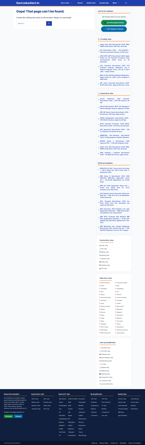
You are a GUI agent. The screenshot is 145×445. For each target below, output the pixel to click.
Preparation (134, 409)
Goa (60, 409)
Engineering (94, 405)
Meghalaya (71, 422)
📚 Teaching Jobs (104, 265)
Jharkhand (82, 412)
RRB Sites (121, 412)
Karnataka (62, 415)
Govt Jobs (65, 3)
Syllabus (133, 405)
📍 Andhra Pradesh (104, 282)
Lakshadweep (63, 419)
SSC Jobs (46, 399)
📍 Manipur (102, 309)
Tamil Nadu (62, 432)
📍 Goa (117, 291)
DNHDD (81, 405)
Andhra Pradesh (73, 399)
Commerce (94, 415)
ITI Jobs (104, 405)
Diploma (93, 409)
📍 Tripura (118, 324)
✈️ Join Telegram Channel (114, 29)
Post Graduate (106, 402)
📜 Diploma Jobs (104, 367)
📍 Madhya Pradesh (104, 306)
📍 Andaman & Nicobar (121, 330)
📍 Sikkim (101, 321)
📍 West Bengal (103, 330)
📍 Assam (101, 285)
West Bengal (82, 435)
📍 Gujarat (102, 294)
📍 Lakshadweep (119, 333)
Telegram (18, 416)
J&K (69, 412)
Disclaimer (123, 443)
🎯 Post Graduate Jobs (106, 357)
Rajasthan (71, 429)
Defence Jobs (36, 405)
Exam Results (135, 399)
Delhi (69, 405)
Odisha (70, 425)
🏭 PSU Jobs (103, 268)
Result (80, 3)
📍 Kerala (101, 303)
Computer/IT (105, 412)
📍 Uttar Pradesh (103, 327)
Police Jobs (47, 405)
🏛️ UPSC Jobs (103, 245)
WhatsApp (8, 416)
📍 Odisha (101, 315)
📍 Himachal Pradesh (105, 297)
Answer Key (104, 3)
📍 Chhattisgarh (119, 288)
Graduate (94, 402)
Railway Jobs (35, 402)
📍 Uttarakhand (119, 327)
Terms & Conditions (134, 443)
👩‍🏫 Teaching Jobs (104, 374)
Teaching (93, 412)
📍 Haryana (118, 294)
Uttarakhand (72, 435)
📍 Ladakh (118, 303)
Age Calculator (122, 415)
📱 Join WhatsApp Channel (114, 23)
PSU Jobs (46, 409)
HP (60, 412)
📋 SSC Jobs (103, 249)
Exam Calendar (122, 405)
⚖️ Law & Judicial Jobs (106, 384)
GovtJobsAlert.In (27, 3)
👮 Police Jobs (103, 262)
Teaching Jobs (36, 409)
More (115, 3)
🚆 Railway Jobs (104, 252)
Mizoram (81, 422)
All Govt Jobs (122, 399)
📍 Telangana (102, 324)
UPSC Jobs (35, 399)
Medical (104, 409)
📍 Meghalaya (119, 309)
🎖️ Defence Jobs (104, 258)
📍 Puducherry (119, 315)
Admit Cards (122, 402)
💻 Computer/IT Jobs (105, 377)
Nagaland (62, 425)
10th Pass (94, 399)
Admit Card (91, 3)
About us (94, 443)
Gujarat (70, 409)
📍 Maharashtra (119, 306)
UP (60, 435)
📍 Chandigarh (103, 288)
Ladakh (81, 415)
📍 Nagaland (118, 312)
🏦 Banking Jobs (104, 255)
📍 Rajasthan (118, 318)
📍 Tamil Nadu (119, 321)
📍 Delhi (101, 291)
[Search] (49, 23)
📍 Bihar (117, 285)
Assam (61, 402)
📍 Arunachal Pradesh (121, 282)
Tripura (81, 432)
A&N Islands (62, 399)
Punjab (61, 429)
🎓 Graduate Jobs (104, 354)
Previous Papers (123, 409)
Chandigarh (82, 402)
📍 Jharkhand (103, 300)
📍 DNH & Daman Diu (105, 333)
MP (69, 419)
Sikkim (80, 429)
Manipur (61, 422)
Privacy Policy (104, 443)
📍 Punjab (101, 318)
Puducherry (82, 425)
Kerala (70, 415)
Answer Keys (135, 402)
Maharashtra (82, 419)
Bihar (69, 402)
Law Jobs (104, 415)
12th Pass (104, 399)
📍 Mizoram (102, 312)
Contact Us (114, 443)
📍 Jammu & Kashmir (121, 297)
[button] (126, 3)
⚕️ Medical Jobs (104, 370)
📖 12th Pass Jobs (104, 351)
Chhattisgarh (63, 405)
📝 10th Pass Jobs (104, 348)
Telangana (71, 432)
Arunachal (82, 399)
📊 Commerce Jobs (105, 380)
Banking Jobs (48, 402)
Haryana (81, 409)
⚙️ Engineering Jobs (105, 361)
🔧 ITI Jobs (102, 364)
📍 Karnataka (118, 300)
